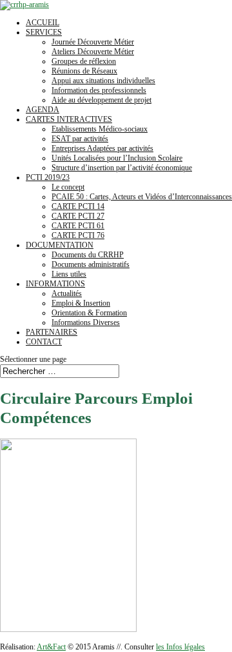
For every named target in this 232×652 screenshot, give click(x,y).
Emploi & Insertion (81, 303)
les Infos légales (180, 646)
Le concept (68, 187)
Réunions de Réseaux (84, 70)
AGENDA (42, 109)
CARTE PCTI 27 (78, 216)
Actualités (67, 293)
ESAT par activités (80, 138)
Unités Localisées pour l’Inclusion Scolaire (117, 158)
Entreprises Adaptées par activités (102, 148)
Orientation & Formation (89, 312)
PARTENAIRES (51, 332)
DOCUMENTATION (59, 245)
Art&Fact (51, 646)
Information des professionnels (99, 90)
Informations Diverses (86, 322)
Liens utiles (69, 274)
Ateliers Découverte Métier (93, 51)
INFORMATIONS (55, 283)
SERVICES (44, 32)
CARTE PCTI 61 (78, 225)
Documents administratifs (91, 264)
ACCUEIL (42, 22)
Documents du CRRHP (88, 254)
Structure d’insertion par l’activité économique (122, 167)
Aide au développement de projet (101, 99)
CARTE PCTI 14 (78, 206)
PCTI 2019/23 (48, 177)
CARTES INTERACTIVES (69, 119)
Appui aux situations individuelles (103, 80)
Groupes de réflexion (84, 61)
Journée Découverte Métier (93, 41)
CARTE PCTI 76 (78, 235)
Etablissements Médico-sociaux (100, 128)
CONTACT (44, 341)
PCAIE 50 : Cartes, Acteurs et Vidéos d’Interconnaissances (142, 196)
